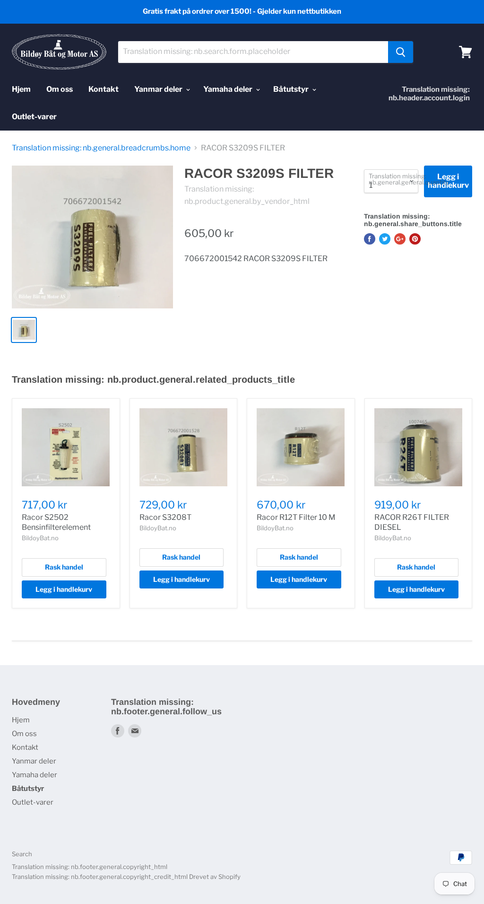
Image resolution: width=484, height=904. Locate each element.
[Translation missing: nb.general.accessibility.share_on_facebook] (369, 239)
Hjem (21, 89)
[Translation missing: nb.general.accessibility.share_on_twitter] (384, 239)
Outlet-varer (34, 116)
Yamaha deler (228, 89)
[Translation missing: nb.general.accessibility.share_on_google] (400, 239)
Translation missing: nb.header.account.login (429, 93)
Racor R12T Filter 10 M (296, 517)
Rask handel (64, 567)
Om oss (59, 89)
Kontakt (103, 89)
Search (22, 854)
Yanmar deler (159, 89)
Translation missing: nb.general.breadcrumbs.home (101, 148)
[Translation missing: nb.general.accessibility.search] (400, 52)
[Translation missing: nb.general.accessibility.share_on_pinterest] (415, 239)
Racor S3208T (165, 517)
